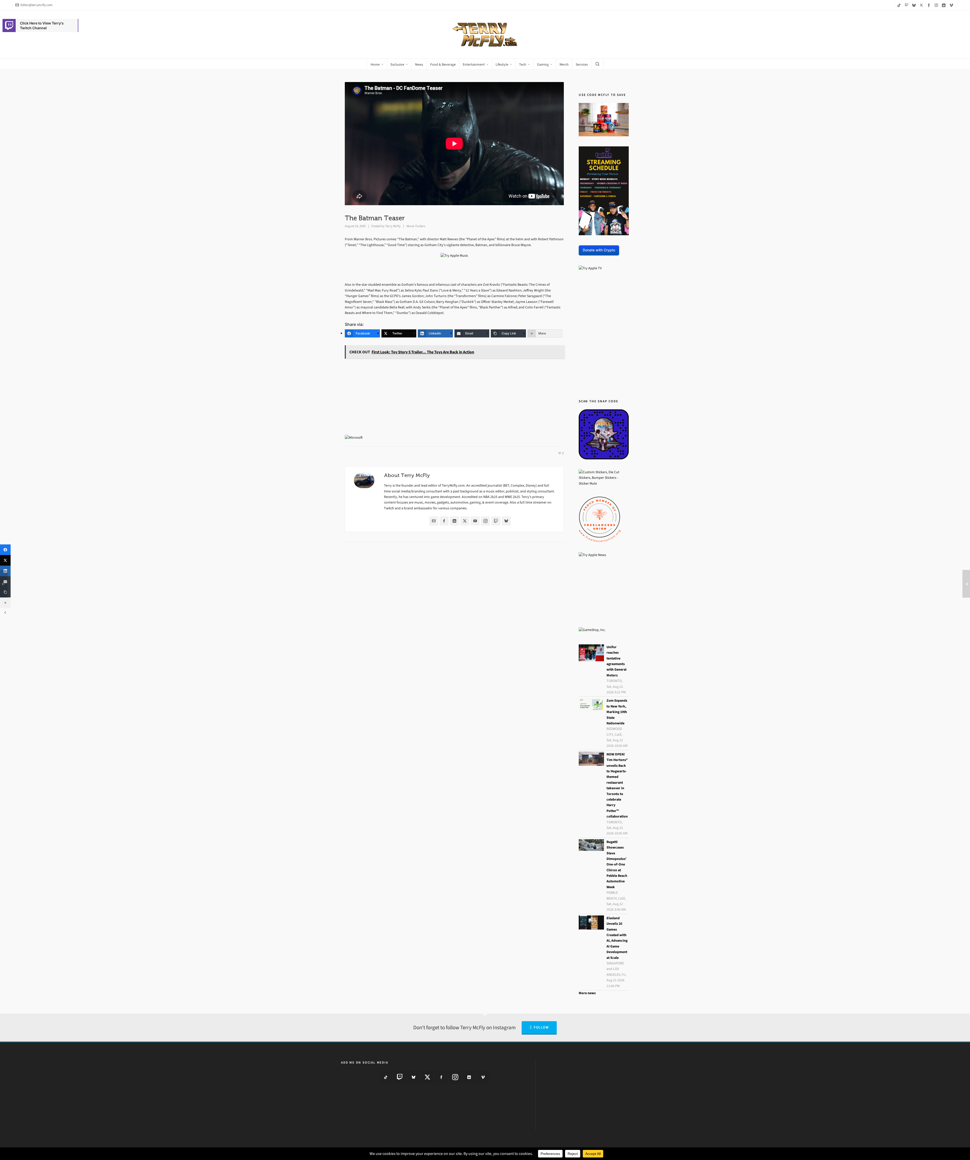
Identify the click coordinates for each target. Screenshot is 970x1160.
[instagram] (937, 5)
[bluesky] (914, 5)
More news (587, 993)
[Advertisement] (454, 397)
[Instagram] (485, 520)
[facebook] (929, 5)
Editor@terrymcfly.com (36, 5)
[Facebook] (444, 520)
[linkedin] (944, 5)
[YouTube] (475, 520)
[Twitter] (464, 520)
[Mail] (433, 520)
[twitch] (907, 5)
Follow (541, 1027)
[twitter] (922, 5)
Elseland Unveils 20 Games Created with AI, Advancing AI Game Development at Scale (617, 938)
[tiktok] (899, 5)
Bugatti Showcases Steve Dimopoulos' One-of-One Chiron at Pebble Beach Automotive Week (617, 864)
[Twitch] (495, 520)
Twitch (389, 508)
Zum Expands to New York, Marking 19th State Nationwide (617, 712)
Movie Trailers (415, 226)
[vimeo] (952, 5)
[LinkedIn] (454, 520)
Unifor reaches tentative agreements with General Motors (616, 661)
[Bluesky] (506, 520)
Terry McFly (393, 226)
